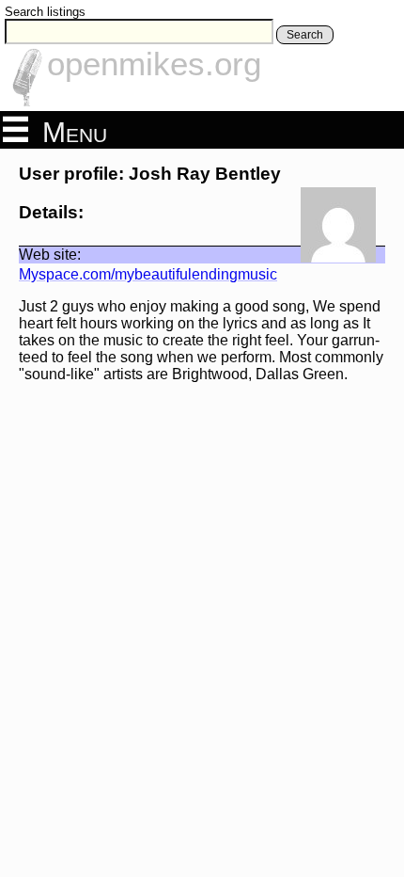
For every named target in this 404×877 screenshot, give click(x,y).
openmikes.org (154, 63)
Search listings (45, 12)
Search (305, 34)
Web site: (50, 255)
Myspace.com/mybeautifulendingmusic (148, 274)
